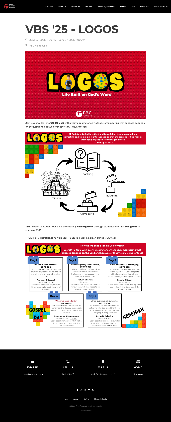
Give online (138, 374)
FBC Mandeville (38, 45)
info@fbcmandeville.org (33, 374)
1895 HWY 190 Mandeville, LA (103, 374)
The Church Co (85, 410)
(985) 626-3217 (68, 374)
